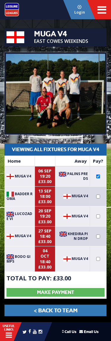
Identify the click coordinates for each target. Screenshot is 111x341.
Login (79, 12)
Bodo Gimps (18, 259)
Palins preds (77, 176)
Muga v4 (22, 176)
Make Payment (55, 292)
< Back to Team (56, 310)
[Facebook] (29, 331)
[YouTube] (35, 331)
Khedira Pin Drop (77, 236)
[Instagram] (40, 331)
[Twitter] (24, 331)
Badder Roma (20, 196)
